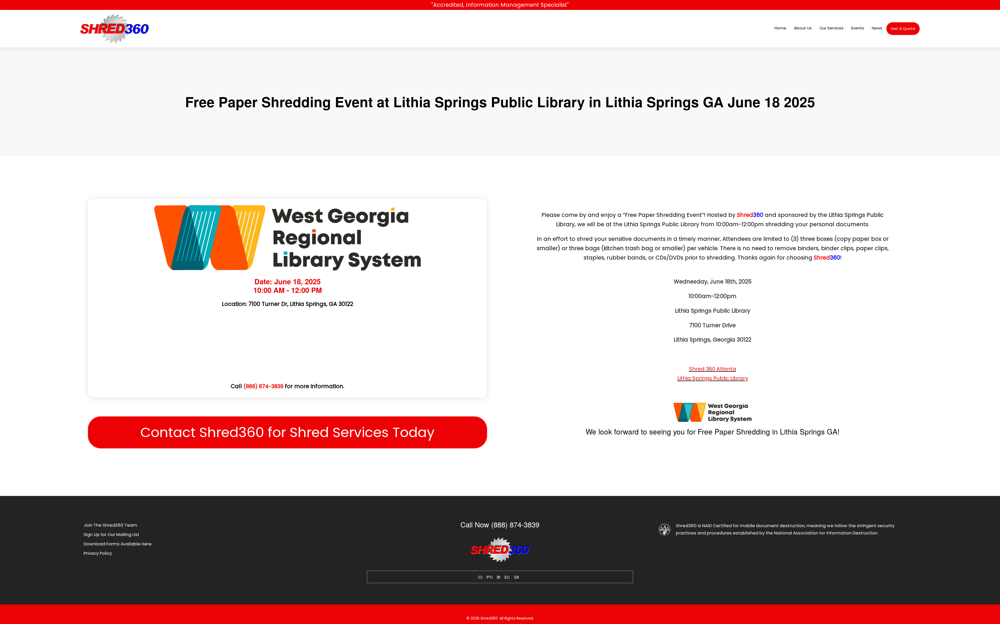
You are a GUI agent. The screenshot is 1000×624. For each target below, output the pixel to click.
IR (498, 577)
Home (780, 28)
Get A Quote (903, 28)
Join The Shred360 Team (110, 525)
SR (516, 577)
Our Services (831, 28)
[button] (287, 432)
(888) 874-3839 (263, 386)
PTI (489, 577)
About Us (803, 28)
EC (507, 577)
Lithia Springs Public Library (712, 378)
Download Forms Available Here (118, 544)
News (877, 28)
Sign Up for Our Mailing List (111, 535)
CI (480, 577)
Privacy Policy (98, 553)
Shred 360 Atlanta (712, 369)
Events (857, 28)
